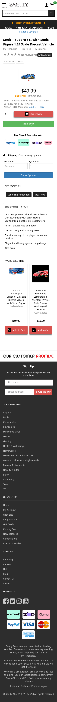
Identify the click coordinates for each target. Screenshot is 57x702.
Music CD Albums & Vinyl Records (21, 460)
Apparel (7, 412)
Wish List (8, 514)
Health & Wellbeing (13, 445)
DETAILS (24, 207)
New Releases (10, 533)
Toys (5, 484)
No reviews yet (29, 54)
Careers (7, 564)
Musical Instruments (14, 465)
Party (6, 474)
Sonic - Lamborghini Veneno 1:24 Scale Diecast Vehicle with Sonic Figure (16, 297)
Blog (5, 573)
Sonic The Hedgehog (19, 194)
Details (20, 61)
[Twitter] (13, 602)
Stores (6, 583)
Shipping (8, 559)
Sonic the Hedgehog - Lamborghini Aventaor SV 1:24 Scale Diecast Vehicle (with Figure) (41, 300)
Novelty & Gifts (11, 469)
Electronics (9, 426)
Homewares (9, 450)
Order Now (35, 113)
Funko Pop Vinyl (11, 431)
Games (6, 436)
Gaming (7, 441)
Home (6, 505)
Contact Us (9, 578)
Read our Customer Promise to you (28, 685)
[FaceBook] (6, 602)
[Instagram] (19, 602)
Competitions (10, 538)
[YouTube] (26, 602)
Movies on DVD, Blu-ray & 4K (18, 455)
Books (8, 27)
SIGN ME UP (43, 391)
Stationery (8, 479)
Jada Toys (40, 194)
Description (9, 61)
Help (5, 569)
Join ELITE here (36, 106)
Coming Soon (10, 529)
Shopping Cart (11, 519)
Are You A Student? (13, 543)
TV (4, 489)
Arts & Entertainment (29, 27)
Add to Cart (18, 330)
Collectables (9, 422)
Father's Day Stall (28, 31)
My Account (9, 509)
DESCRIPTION (11, 207)
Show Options (28, 175)
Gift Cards (8, 524)
